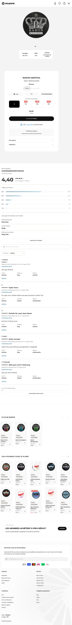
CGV (3, 595)
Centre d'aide (39, 578)
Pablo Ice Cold (5, 479)
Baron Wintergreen (34, 440)
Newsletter (4, 575)
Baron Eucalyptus (21, 440)
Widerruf (4, 607)
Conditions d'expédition (8, 602)
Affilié (3, 583)
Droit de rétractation (7, 600)
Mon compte (39, 575)
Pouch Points (29, 124)
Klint (37, 595)
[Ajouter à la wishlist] (31, 94)
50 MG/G (27, 88)
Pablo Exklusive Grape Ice (20, 507)
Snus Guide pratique (47, 94)
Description (12, 140)
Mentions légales (6, 605)
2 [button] (37, 46)
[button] (16, 94)
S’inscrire (62, 528)
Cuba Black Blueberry (63, 480)
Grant (37, 602)
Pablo (37, 597)
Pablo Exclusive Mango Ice (50, 506)
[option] (36, 26)
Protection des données (8, 597)
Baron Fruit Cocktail (4, 440)
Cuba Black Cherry (19, 480)
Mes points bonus (6, 578)
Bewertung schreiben (36, 240)
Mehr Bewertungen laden (36, 393)
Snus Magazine (5, 580)
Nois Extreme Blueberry (35, 507)
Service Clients (40, 583)
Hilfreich (4, 278)
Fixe (37, 600)
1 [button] (35, 46)
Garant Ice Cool (50, 479)
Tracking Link (39, 585)
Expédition (12, 144)
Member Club (39, 580)
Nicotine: (31, 84)
